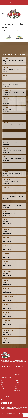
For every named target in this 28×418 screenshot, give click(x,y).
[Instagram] (4, 403)
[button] (3, 13)
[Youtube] (8, 403)
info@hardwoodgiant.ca (9, 399)
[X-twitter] (6, 403)
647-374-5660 (7, 396)
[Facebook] (2, 403)
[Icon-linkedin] (11, 403)
